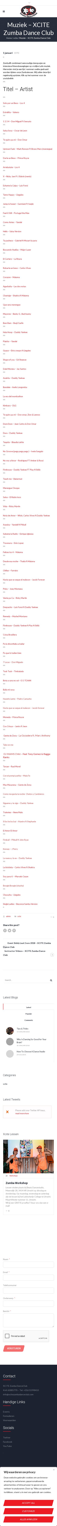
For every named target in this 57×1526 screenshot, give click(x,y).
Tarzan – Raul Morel (12, 766)
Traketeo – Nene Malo (13, 812)
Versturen (14, 1348)
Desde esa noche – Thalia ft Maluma (19, 561)
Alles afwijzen (28, 1519)
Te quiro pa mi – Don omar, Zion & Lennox (21, 415)
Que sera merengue (11, 305)
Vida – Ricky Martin (12, 506)
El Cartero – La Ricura (12, 259)
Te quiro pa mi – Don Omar (15, 140)
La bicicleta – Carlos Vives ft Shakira (19, 867)
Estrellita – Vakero (11, 112)
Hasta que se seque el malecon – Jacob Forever (24, 579)
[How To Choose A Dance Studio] (10, 1053)
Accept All (28, 1503)
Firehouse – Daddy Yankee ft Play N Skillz (21, 625)
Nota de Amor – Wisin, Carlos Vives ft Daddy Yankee (26, 515)
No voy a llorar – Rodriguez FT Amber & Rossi (23, 460)
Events (6, 1411)
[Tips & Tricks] (10, 1030)
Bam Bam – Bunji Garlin (13, 323)
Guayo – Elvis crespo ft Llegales (17, 350)
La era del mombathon (13, 396)
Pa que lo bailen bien (12, 653)
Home (9, 38)
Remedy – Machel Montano (15, 616)
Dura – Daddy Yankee (12, 433)
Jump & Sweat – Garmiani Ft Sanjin (18, 204)
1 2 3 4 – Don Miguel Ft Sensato (17, 121)
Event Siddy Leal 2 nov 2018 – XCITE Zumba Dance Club (27, 945)
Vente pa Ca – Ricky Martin (15, 598)
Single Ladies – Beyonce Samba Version (20, 904)
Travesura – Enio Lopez (13, 543)
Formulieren (8, 1416)
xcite (15, 38)
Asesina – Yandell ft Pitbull (14, 524)
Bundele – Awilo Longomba (15, 387)
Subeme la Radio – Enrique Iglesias (18, 534)
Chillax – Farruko (10, 570)
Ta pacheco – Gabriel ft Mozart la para (20, 240)
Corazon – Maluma (11, 277)
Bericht (6, 1311)
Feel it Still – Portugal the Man (16, 213)
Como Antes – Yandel (12, 222)
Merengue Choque (11, 488)
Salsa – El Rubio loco (12, 497)
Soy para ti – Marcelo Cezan (15, 876)
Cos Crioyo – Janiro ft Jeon (15, 726)
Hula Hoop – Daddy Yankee (15, 332)
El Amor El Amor (10, 830)
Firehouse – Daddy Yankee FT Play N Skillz (21, 469)
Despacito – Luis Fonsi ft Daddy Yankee (20, 607)
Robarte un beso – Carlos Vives (17, 268)
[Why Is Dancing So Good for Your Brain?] (10, 1041)
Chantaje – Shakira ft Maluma (16, 295)
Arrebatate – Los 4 (11, 167)
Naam (5, 1259)
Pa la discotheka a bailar (13, 644)
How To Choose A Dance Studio (31, 1051)
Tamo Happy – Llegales (13, 195)
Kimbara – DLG (10, 405)
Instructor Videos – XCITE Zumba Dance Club (24, 953)
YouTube (7, 1446)
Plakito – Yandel (10, 341)
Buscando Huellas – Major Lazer (17, 250)
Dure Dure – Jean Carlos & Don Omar (19, 424)
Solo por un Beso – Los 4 (14, 103)
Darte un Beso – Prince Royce (16, 158)
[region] (28, 1496)
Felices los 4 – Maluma (13, 552)
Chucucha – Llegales (12, 895)
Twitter (6, 1437)
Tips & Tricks (22, 1028)
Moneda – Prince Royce (13, 717)
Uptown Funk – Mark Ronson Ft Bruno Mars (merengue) (27, 149)
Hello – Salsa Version (12, 231)
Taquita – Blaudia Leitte (13, 442)
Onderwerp (8, 1298)
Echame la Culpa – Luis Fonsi (15, 185)
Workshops (13, 1176)
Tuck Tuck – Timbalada (13, 671)
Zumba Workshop (17, 1183)
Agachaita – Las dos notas (14, 286)
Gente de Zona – (11, 735)
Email (5, 1272)
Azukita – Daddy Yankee (14, 378)
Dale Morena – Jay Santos (14, 369)
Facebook (7, 1441)
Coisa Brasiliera (10, 634)
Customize (28, 1511)
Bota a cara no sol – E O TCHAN (17, 680)
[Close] (54, 1469)
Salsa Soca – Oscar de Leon (15, 130)
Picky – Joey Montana (12, 589)
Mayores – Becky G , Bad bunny (17, 314)
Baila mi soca (8, 689)
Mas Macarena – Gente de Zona (17, 785)
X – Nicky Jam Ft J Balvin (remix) (17, 176)
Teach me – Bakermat (12, 479)
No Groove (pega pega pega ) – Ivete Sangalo (23, 451)
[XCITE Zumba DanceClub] (28, 11)
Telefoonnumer (10, 1285)
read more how (22, 1113)
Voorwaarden (9, 1420)
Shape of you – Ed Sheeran (14, 360)
